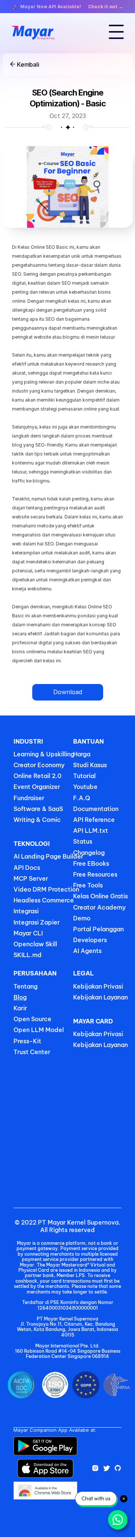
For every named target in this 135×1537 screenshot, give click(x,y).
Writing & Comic (37, 819)
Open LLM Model (39, 1030)
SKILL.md (28, 955)
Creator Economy (39, 765)
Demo (81, 918)
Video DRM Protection (46, 889)
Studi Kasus (90, 765)
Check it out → (105, 6)
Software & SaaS (38, 809)
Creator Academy (99, 907)
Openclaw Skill (35, 944)
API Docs (27, 867)
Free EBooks (92, 863)
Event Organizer (37, 786)
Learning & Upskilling (44, 754)
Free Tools (88, 885)
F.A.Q (81, 798)
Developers (90, 940)
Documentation (95, 809)
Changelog (89, 852)
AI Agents (87, 950)
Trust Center (32, 1052)
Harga (81, 754)
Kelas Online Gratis (100, 896)
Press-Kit (27, 1041)
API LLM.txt (90, 830)
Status (82, 841)
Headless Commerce (44, 900)
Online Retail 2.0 (38, 776)
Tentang (26, 986)
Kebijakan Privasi (98, 986)
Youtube (85, 786)
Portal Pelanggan (98, 929)
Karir (20, 1008)
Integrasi (26, 911)
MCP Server (31, 878)
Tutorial (84, 776)
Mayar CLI (28, 933)
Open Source (32, 1019)
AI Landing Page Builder (48, 856)
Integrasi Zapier (37, 922)
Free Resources (95, 874)
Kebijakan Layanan (100, 997)
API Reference (94, 819)
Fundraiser (29, 798)
